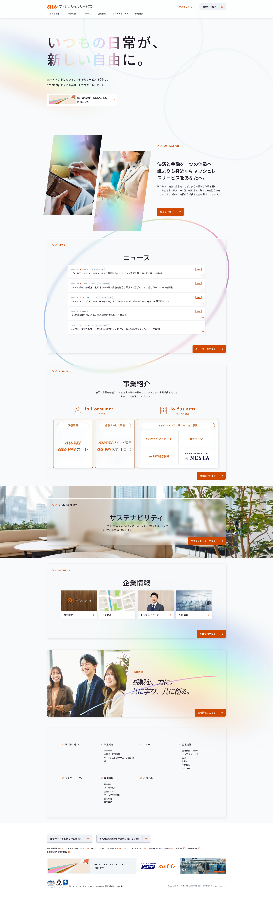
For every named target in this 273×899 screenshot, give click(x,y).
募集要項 (108, 802)
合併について (183, 7)
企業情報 (102, 13)
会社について (110, 791)
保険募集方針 (193, 848)
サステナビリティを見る (203, 541)
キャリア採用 (110, 787)
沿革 (184, 757)
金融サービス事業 (112, 754)
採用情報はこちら (206, 712)
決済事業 (108, 750)
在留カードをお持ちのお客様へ (66, 838)
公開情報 (186, 764)
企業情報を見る (208, 634)
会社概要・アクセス (191, 750)
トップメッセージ (190, 754)
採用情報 (139, 13)
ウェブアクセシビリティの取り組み (104, 848)
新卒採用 (108, 784)
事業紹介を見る (208, 476)
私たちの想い (55, 13)
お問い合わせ (209, 7)
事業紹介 (72, 13)
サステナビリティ (120, 13)
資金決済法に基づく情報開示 (160, 848)
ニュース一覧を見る (205, 349)
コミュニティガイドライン (133, 848)
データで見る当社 (112, 795)
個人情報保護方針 (54, 848)
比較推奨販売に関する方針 (57, 852)
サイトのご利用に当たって (76, 848)
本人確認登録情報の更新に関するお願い (119, 838)
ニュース (87, 13)
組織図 (185, 761)
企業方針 (186, 768)
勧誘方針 (179, 848)
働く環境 (108, 798)
